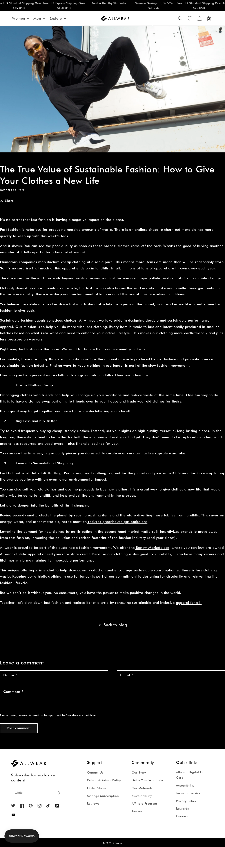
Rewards (182, 808)
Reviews (93, 803)
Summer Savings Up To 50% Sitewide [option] (148, 6)
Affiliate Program (144, 803)
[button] (180, 18)
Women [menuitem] (18, 18)
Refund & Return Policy (104, 780)
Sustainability (142, 796)
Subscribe (59, 792)
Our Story (139, 772)
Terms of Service (188, 793)
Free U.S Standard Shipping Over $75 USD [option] (194, 6)
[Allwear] (13, 815)
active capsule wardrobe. (165, 453)
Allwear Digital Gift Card (190, 774)
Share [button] (9, 200)
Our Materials (142, 788)
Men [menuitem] (37, 18)
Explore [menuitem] (55, 18)
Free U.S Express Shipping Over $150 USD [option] (59, 6)
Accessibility (185, 785)
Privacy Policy (186, 801)
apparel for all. (189, 602)
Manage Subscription (103, 796)
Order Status (96, 788)
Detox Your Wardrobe (147, 780)
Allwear (117, 843)
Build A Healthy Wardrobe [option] (103, 3)
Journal (137, 811)
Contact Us (95, 772)
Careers (182, 816)
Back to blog (115, 624)
